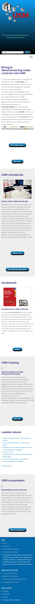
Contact (5, 597)
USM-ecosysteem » (17, 530)
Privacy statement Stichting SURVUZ (14, 579)
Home (5, 543)
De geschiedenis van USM (11, 549)
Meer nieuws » (7, 466)
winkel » (17, 349)
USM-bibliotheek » (17, 145)
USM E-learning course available (13, 461)
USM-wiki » (17, 161)
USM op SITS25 (8, 452)
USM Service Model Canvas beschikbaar (15, 459)
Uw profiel (6, 594)
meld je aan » (17, 253)
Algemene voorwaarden (10, 576)
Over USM (6, 546)
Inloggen (5, 591)
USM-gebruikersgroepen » (17, 269)
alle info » (17, 419)
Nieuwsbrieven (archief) (10, 552)
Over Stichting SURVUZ (10, 573)
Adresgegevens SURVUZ (11, 582)
